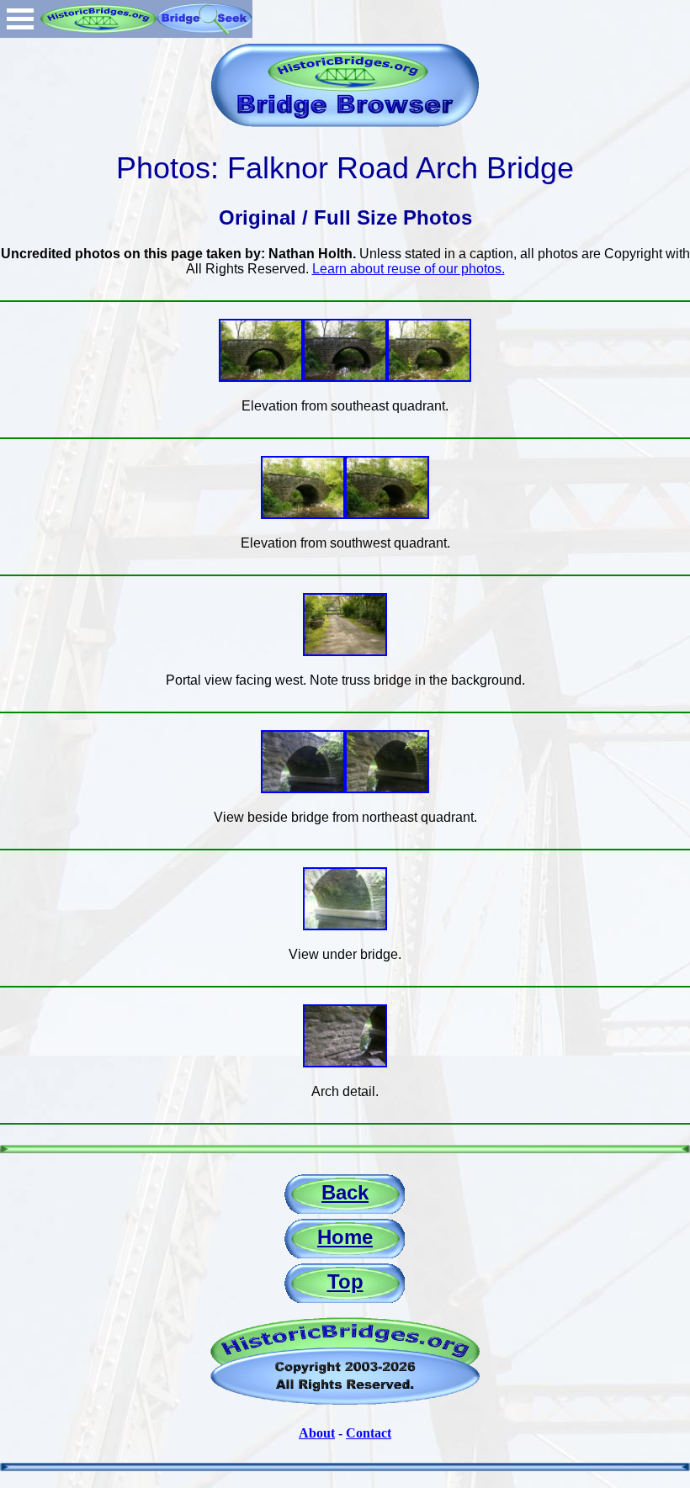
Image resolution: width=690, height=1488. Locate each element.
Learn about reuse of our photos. (408, 269)
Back (345, 1192)
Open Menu (20, 19)
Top (345, 1281)
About (317, 1433)
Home (345, 1237)
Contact (368, 1433)
